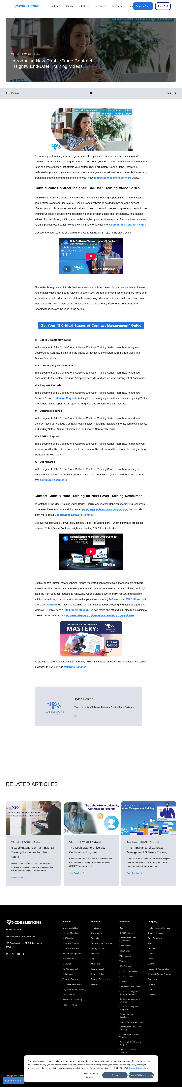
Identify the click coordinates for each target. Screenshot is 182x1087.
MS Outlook (133, 599)
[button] (173, 1078)
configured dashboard (53, 480)
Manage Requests (66, 398)
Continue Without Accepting (141, 1075)
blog (55, 667)
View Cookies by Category (90, 1075)
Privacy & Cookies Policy (138, 1068)
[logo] (23, 922)
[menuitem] (62, 6)
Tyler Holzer (16, 54)
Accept (115, 1075)
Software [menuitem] (67, 921)
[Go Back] (91, 93)
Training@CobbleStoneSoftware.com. (105, 509)
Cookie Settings (13, 1080)
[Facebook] (23, 954)
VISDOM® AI (49, 604)
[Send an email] (75, 715)
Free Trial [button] (163, 6)
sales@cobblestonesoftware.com (20, 936)
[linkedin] (8, 954)
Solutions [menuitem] (95, 921)
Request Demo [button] (143, 6)
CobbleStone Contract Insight (127, 224)
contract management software (112, 177)
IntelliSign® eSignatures (78, 610)
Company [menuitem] (152, 921)
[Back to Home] (25, 6)
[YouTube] (18, 954)
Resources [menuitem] (124, 921)
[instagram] (13, 954)
